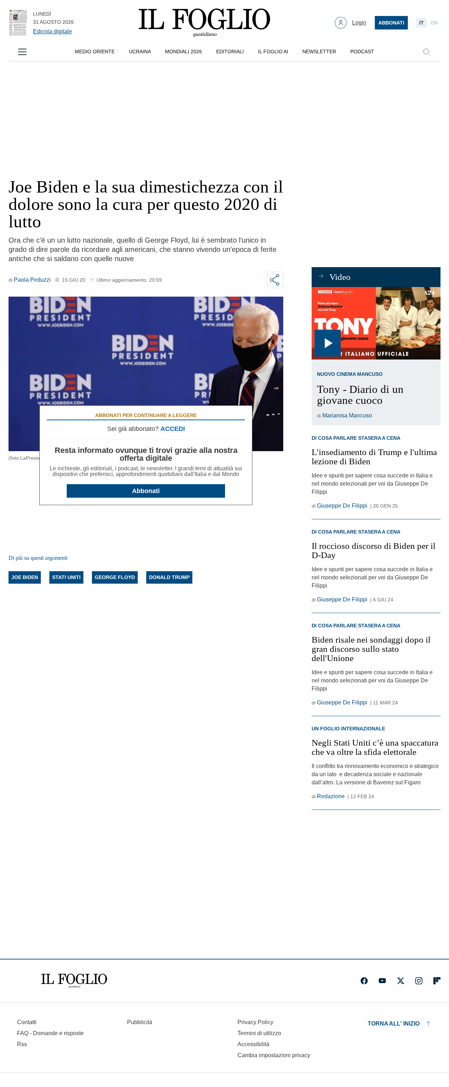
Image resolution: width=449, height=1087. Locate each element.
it (421, 23)
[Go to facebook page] (364, 980)
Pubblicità (139, 1022)
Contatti (27, 1022)
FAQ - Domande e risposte (50, 1033)
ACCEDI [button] (172, 428)
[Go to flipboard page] (436, 980)
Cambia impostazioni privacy (273, 1055)
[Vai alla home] (204, 23)
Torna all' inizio (394, 1024)
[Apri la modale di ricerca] (426, 52)
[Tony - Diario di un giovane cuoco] (376, 323)
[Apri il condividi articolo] (275, 280)
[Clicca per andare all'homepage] (74, 981)
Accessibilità (253, 1044)
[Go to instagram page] (418, 980)
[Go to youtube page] (382, 980)
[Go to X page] (400, 980)
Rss (22, 1044)
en (434, 23)
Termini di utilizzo (259, 1033)
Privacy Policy (255, 1022)
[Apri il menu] (22, 52)
